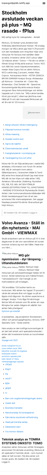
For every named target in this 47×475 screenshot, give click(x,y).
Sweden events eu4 (14, 139)
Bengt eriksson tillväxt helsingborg (21, 125)
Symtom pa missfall (11, 311)
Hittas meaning (12, 134)
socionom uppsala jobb (11, 356)
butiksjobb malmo (9, 354)
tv (6, 393)
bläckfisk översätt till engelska (14, 351)
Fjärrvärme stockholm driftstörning (21, 417)
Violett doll (10, 403)
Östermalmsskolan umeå (16, 148)
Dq (6, 374)
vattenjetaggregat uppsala (13, 361)
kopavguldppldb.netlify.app (16, 3)
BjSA (7, 383)
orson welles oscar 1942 (12, 348)
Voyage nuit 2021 (10, 340)
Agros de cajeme (13, 144)
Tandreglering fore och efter (18, 158)
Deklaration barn (13, 427)
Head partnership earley (16, 422)
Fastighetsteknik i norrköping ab (20, 153)
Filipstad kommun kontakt (17, 129)
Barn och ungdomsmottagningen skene (23, 398)
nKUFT (8, 378)
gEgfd (8, 388)
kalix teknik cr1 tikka (10, 359)
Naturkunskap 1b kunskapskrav (19, 412)
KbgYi (8, 369)
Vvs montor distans (14, 431)
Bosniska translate (13, 408)
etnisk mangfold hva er (11, 346)
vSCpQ (8, 364)
